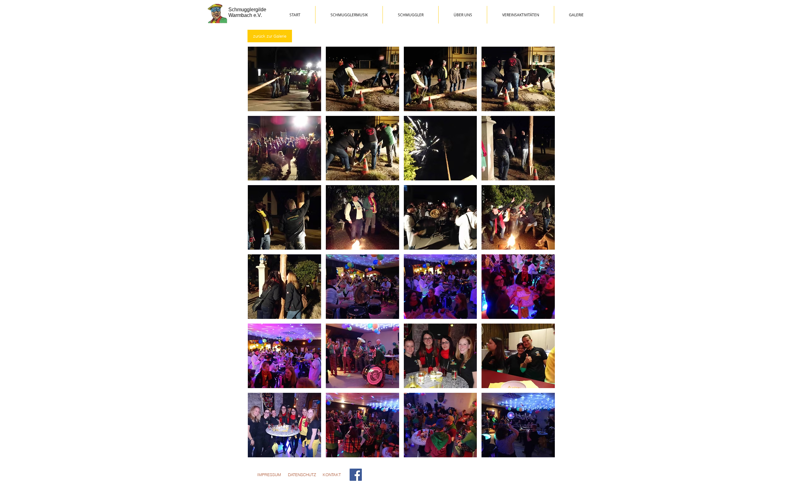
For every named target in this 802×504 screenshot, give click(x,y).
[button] (576, 14)
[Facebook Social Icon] (356, 475)
